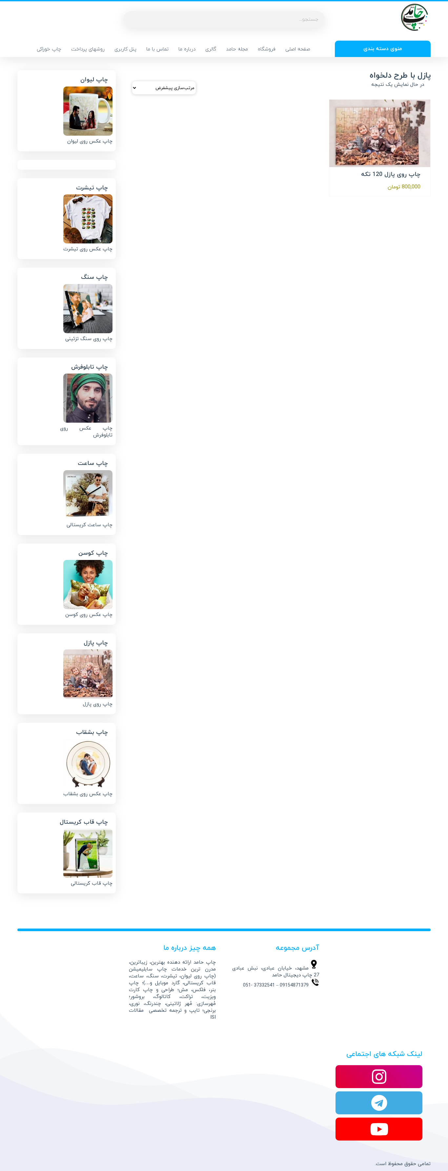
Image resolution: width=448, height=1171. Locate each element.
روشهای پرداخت (88, 49)
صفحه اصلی (297, 49)
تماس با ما (157, 49)
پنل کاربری (125, 49)
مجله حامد (237, 49)
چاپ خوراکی (49, 49)
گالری (210, 49)
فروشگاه (266, 49)
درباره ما (186, 49)
